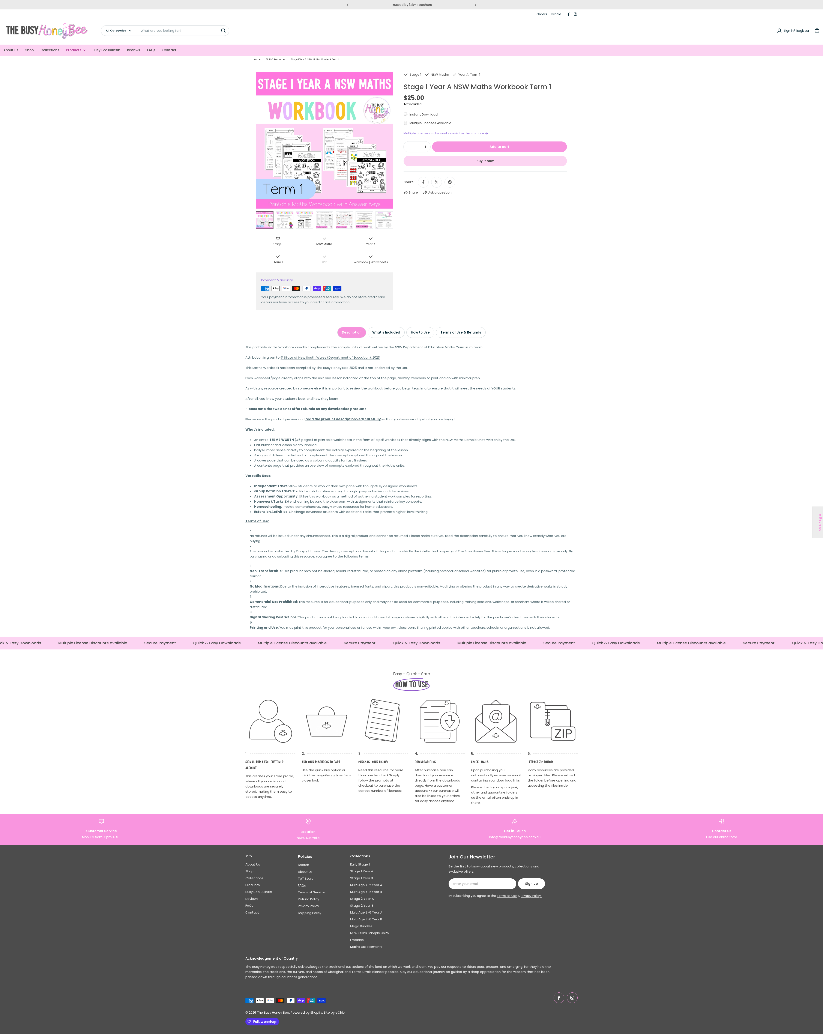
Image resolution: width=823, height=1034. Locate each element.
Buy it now (485, 161)
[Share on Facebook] (423, 182)
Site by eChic (334, 1012)
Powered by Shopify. (307, 1012)
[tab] (351, 332)
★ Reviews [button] (820, 522)
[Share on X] (436, 182)
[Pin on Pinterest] (450, 182)
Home (257, 59)
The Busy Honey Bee (273, 1012)
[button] (347, 4)
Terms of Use (507, 896)
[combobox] (165, 30)
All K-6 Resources (275, 59)
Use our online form (721, 837)
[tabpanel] (411, 487)
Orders (541, 14)
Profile (556, 14)
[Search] (223, 30)
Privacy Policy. (531, 896)
